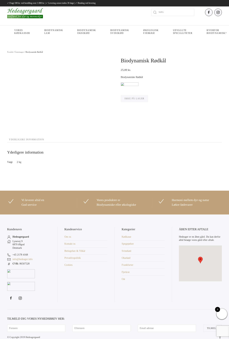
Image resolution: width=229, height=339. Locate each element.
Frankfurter (127, 265)
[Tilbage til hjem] (25, 12)
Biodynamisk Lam (53, 31)
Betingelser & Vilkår (74, 251)
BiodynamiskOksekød (86, 31)
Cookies (68, 265)
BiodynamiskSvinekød (119, 31)
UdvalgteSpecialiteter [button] (183, 31)
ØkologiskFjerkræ (151, 31)
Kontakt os (69, 243)
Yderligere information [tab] (26, 139)
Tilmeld (212, 328)
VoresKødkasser (22, 31)
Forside (10, 52)
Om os (67, 236)
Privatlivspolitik (72, 258)
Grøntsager (19, 52)
